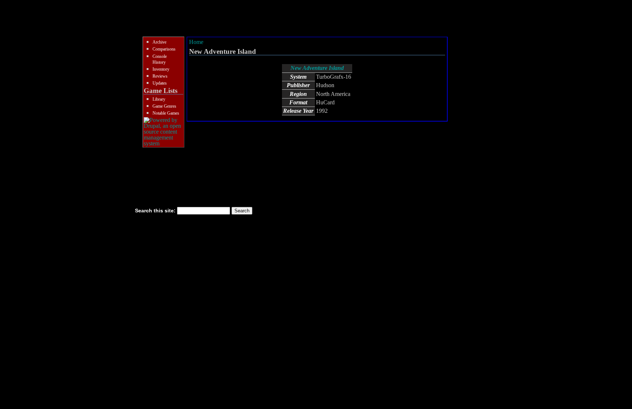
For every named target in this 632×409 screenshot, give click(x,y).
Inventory (161, 69)
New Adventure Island (317, 68)
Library (159, 99)
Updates (160, 83)
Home (196, 42)
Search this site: (156, 210)
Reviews (160, 76)
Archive (159, 42)
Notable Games (166, 113)
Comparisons (164, 49)
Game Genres (164, 106)
